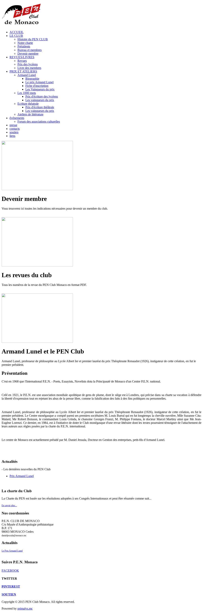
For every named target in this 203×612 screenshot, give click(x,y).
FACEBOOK (10, 570)
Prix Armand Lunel (22, 476)
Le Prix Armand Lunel (12, 550)
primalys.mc (25, 608)
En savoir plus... (9, 505)
